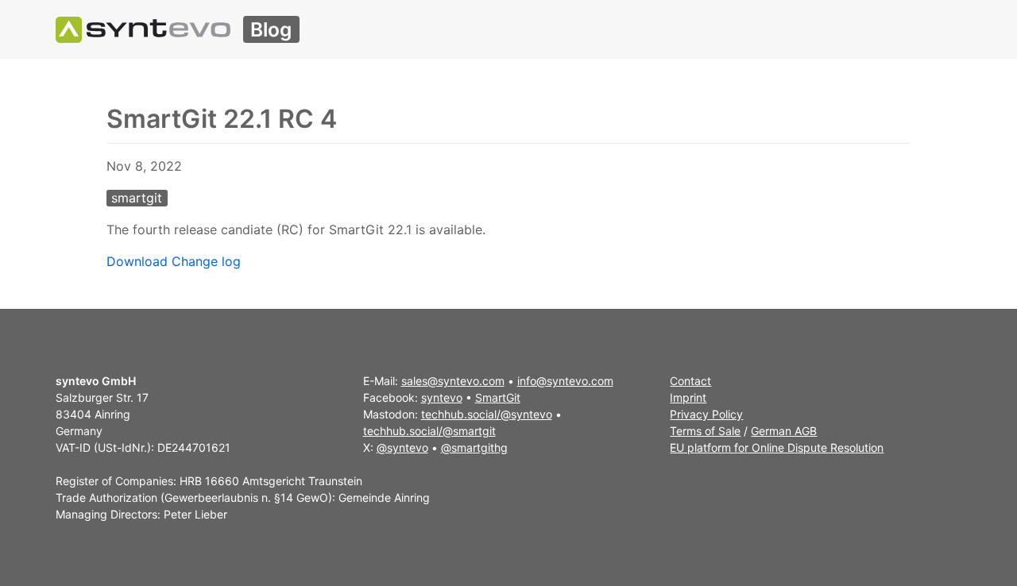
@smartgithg (474, 447)
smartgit (136, 198)
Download (137, 261)
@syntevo (402, 447)
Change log (206, 261)
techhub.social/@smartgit (429, 431)
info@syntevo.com (565, 380)
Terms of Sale (705, 431)
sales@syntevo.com (453, 380)
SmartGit (497, 397)
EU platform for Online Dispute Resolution (777, 447)
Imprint (688, 397)
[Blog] (143, 29)
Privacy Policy (706, 414)
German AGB (784, 431)
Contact (690, 380)
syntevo (441, 397)
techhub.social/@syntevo (486, 414)
